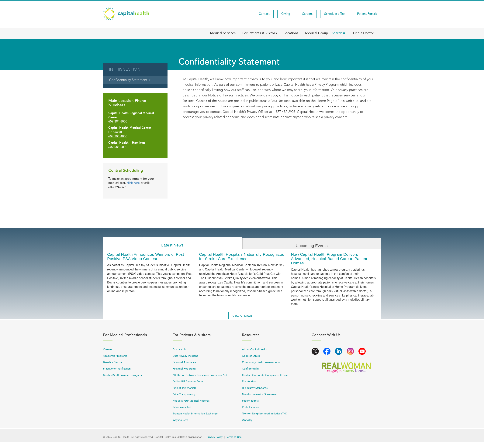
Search (337, 33)
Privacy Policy (215, 437)
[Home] (126, 13)
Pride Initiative (250, 407)
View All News (242, 315)
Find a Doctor (363, 33)
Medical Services (223, 33)
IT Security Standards (255, 388)
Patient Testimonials (184, 388)
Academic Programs (115, 355)
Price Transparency (184, 394)
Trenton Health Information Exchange (195, 413)
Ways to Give (180, 420)
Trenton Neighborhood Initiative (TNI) (264, 413)
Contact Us (179, 349)
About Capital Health (254, 349)
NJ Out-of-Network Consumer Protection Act (200, 375)
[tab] (172, 243)
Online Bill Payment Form (188, 381)
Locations (291, 33)
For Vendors (249, 381)
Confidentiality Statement (128, 80)
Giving (285, 14)
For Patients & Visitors (259, 33)
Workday (247, 420)
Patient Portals (367, 14)
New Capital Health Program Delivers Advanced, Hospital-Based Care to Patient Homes (329, 258)
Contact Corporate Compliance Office (265, 375)
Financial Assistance (184, 362)
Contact (264, 14)
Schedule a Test (334, 14)
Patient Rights (250, 400)
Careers (307, 14)
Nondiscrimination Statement (259, 394)
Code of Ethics (251, 355)
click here (133, 183)
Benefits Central (112, 362)
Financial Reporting (184, 368)
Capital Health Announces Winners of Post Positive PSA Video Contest (145, 256)
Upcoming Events (312, 245)
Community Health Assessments (261, 362)
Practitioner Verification (117, 368)
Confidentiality (250, 368)
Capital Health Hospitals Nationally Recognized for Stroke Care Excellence (241, 256)
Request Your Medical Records (191, 400)
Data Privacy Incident (185, 355)
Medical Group (316, 33)
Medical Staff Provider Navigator (122, 375)
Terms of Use (234, 437)
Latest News (172, 245)
